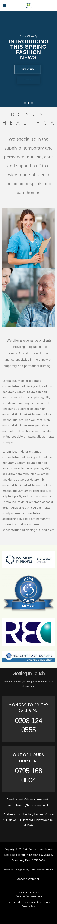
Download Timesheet (28, 892)
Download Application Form (28, 896)
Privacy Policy (12, 902)
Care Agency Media (41, 869)
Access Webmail (28, 879)
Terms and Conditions (30, 902)
